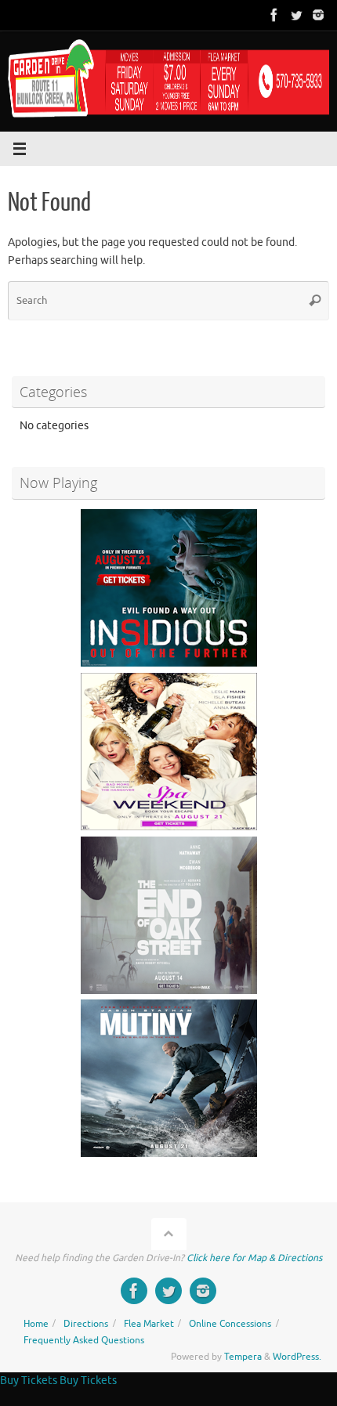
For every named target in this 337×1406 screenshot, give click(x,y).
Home (36, 1323)
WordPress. (297, 1356)
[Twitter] (296, 15)
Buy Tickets (28, 1380)
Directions (85, 1323)
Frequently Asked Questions (84, 1340)
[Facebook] (274, 15)
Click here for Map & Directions (254, 1258)
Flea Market (149, 1323)
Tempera (243, 1356)
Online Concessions (230, 1323)
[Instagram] (318, 15)
